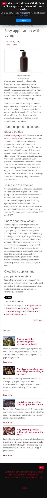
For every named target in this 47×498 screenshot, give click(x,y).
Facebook (24, 472)
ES (19, 475)
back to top (38, 320)
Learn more (23, 16)
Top (41, 467)
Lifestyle (20, 301)
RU (24, 475)
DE (14, 475)
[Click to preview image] (23, 61)
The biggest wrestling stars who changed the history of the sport (30, 371)
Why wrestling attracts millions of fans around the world (30, 432)
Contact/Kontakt (11, 472)
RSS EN (25, 478)
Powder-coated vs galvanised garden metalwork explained (27, 341)
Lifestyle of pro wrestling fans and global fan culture (30, 403)
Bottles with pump (12, 136)
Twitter (32, 472)
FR (16, 475)
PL (22, 475)
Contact (25, 488)
